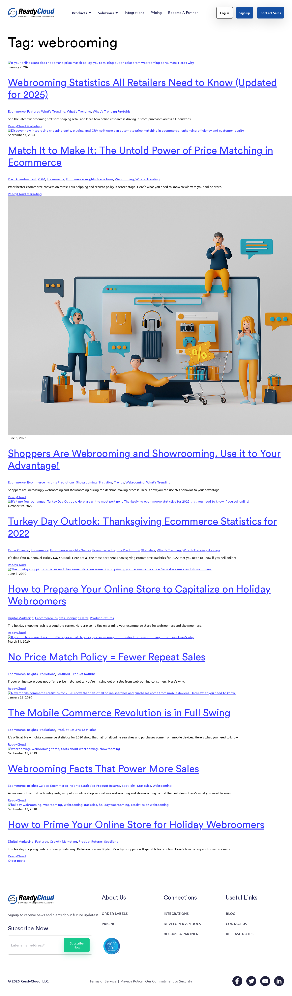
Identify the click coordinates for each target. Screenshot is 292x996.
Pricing (108, 923)
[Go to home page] (31, 13)
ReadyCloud (17, 497)
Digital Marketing (21, 618)
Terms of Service (103, 981)
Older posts (16, 860)
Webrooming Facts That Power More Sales (103, 769)
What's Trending (79, 111)
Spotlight (128, 785)
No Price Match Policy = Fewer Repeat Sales (106, 657)
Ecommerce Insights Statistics (72, 785)
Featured (63, 674)
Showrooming (86, 482)
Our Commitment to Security (168, 981)
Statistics (105, 482)
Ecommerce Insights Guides (70, 550)
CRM (41, 179)
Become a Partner (181, 933)
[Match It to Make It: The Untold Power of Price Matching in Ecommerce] (126, 130)
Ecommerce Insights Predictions (89, 179)
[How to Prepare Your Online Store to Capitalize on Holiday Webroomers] (110, 569)
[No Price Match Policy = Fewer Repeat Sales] (101, 637)
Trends (119, 482)
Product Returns (102, 618)
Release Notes (239, 933)
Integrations (176, 913)
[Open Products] (90, 13)
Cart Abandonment (22, 179)
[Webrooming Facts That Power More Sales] (64, 749)
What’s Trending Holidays (201, 550)
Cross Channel (18, 550)
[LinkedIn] (279, 981)
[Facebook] (237, 981)
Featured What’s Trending (46, 111)
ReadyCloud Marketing (25, 126)
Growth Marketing (63, 841)
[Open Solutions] (116, 13)
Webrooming (124, 179)
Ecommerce (17, 111)
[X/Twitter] (251, 981)
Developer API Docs (182, 923)
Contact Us (236, 923)
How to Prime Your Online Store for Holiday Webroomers (136, 825)
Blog (230, 913)
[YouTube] (265, 981)
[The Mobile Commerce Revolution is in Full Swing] (122, 693)
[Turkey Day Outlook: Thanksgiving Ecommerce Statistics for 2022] (128, 501)
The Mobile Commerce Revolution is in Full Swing (119, 713)
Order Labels (115, 913)
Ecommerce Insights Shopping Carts (61, 618)
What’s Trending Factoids (111, 111)
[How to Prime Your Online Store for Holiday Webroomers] (88, 804)
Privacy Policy (132, 981)
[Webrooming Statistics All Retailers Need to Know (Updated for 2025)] (101, 62)
